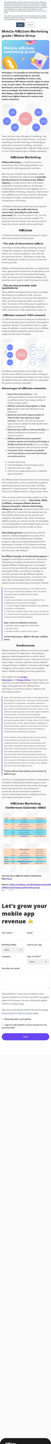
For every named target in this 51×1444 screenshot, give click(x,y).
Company (6, 957)
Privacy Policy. (18, 1003)
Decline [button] (30, 25)
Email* (30, 933)
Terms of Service (25, 1013)
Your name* (7, 933)
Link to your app (34, 945)
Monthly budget (9, 945)
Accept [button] (20, 25)
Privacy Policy (8, 1013)
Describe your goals (11, 968)
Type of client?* (34, 957)
